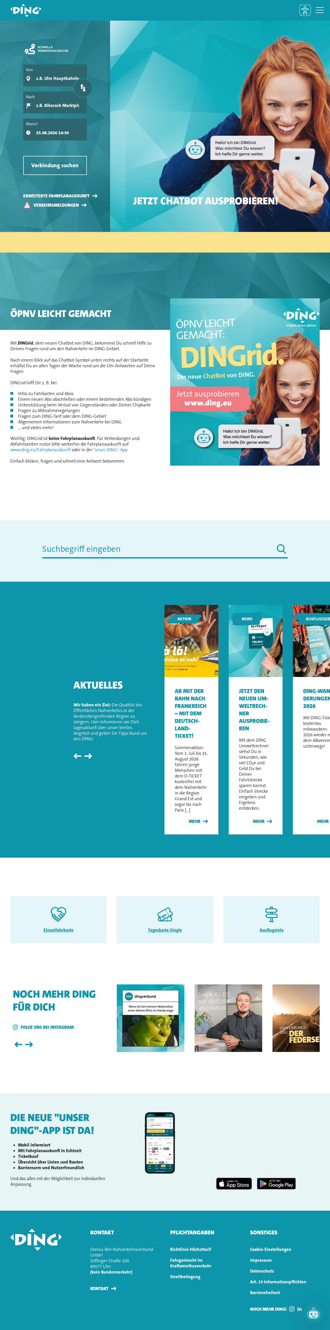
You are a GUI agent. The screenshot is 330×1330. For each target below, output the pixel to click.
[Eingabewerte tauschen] (83, 88)
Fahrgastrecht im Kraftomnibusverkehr (190, 1263)
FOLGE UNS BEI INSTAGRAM (47, 1027)
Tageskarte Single (165, 930)
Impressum (261, 1260)
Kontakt (99, 1288)
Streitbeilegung (185, 1276)
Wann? (32, 124)
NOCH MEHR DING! (268, 1309)
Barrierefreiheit (265, 1292)
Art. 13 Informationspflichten (278, 1282)
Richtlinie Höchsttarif (190, 1249)
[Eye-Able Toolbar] (305, 10)
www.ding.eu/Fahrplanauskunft (40, 450)
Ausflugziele (272, 930)
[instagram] (293, 1309)
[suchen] (281, 549)
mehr (194, 821)
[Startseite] (20, 10)
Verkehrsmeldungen (56, 205)
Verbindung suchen (55, 165)
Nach (30, 96)
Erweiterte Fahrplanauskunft (56, 196)
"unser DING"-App (110, 450)
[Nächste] (88, 756)
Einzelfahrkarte (58, 930)
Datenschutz (262, 1271)
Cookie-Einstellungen (270, 1249)
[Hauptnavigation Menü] (320, 10)
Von (29, 69)
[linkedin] (301, 1309)
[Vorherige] (78, 756)
